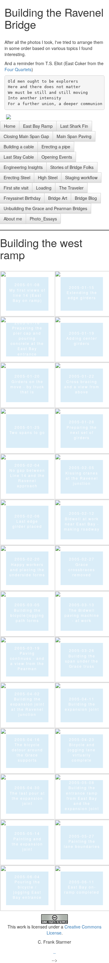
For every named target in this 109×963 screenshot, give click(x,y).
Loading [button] (43, 188)
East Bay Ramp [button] (38, 126)
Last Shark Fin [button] (74, 126)
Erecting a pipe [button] (55, 147)
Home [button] (9, 126)
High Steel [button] (48, 177)
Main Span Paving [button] (74, 136)
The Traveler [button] (71, 188)
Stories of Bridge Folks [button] (72, 167)
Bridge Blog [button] (86, 198)
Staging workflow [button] (81, 177)
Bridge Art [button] (57, 198)
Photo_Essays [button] (43, 219)
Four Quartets (18, 69)
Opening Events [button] (56, 157)
